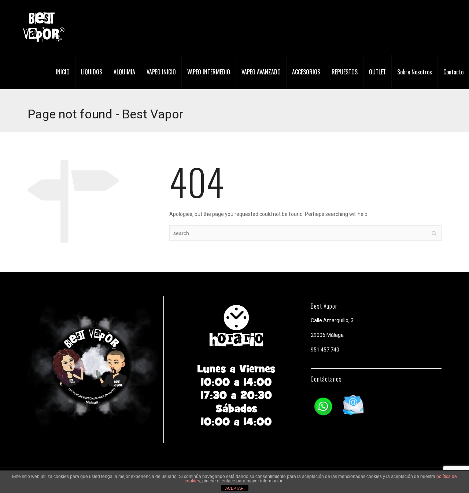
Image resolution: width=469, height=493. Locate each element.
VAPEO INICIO (161, 71)
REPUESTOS (345, 71)
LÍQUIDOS (91, 71)
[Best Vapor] (42, 27)
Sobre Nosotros (414, 71)
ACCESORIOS (306, 71)
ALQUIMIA (124, 71)
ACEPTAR (234, 488)
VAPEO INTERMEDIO (208, 71)
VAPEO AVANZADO (261, 71)
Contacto (453, 71)
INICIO (63, 71)
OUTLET (377, 71)
